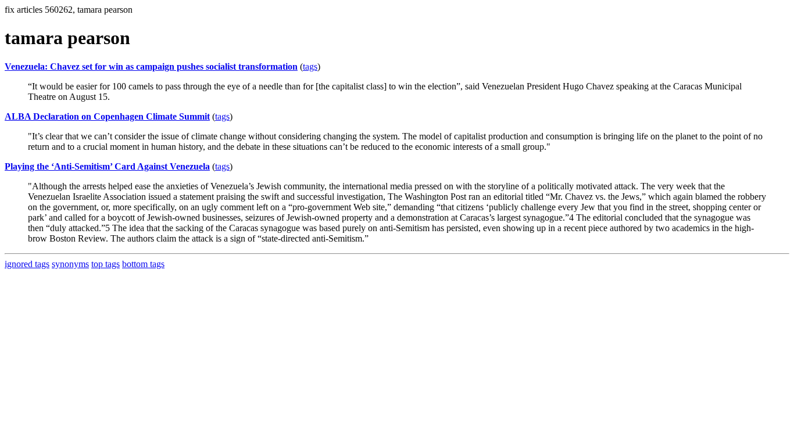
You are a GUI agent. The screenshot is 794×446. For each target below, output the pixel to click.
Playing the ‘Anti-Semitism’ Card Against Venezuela (107, 166)
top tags (105, 264)
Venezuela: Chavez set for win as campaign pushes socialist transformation (151, 66)
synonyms (70, 264)
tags (310, 66)
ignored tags (27, 264)
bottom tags (143, 264)
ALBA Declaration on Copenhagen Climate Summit (107, 116)
